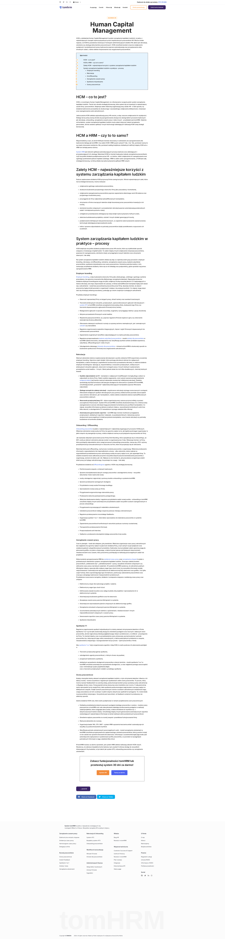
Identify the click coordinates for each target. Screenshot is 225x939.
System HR (103, 772)
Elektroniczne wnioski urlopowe (69, 837)
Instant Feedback (64, 860)
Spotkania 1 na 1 (64, 863)
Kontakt (125, 7)
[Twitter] (63, 2)
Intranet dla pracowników (94, 857)
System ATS (90, 837)
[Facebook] (60, 2)
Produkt (92, 7)
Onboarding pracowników (95, 843)
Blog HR (116, 837)
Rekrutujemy (145, 843)
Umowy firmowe (92, 870)
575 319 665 (162, 2)
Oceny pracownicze (65, 857)
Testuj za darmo (119, 772)
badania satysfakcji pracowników (110, 338)
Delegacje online (64, 846)
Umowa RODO (145, 860)
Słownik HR (112, 18)
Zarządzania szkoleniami (67, 869)
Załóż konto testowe (157, 7)
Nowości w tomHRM (120, 840)
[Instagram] (70, 2)
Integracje (117, 863)
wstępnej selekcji (85, 380)
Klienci (108, 7)
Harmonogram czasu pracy (67, 843)
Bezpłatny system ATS (93, 840)
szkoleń (82, 326)
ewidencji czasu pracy (111, 559)
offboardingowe (99, 464)
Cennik (101, 7)
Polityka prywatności (147, 866)
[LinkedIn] (67, 2)
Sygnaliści (90, 873)
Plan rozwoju (118, 860)
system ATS (84, 305)
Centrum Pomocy (119, 854)
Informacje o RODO (147, 863)
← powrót (83, 789)
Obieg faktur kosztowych (94, 867)
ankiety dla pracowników (135, 338)
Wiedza (116, 7)
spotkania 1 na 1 (84, 645)
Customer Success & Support (123, 850)
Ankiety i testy (63, 866)
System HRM (80, 152)
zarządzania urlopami (130, 559)
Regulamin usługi (146, 857)
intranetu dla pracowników (106, 346)
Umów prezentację (138, 7)
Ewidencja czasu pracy (66, 840)
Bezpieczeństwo (146, 846)
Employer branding (82, 277)
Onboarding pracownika (84, 429)
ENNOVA (68, 935)
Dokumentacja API (119, 866)
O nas (143, 837)
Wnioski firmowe (92, 854)
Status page (117, 869)
